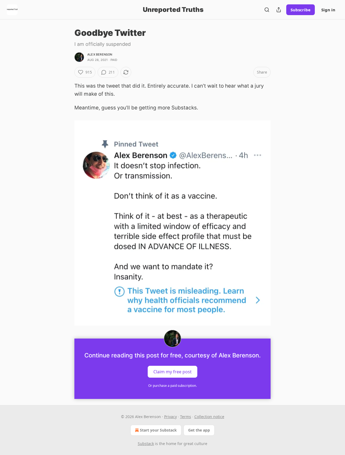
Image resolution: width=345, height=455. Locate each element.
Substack (146, 443)
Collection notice (209, 416)
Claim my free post (172, 372)
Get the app (199, 430)
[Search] (266, 9)
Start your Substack (158, 430)
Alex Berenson (99, 54)
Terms (185, 416)
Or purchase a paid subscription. (172, 385)
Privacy (170, 416)
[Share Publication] (278, 9)
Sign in (328, 9)
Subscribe (300, 9)
